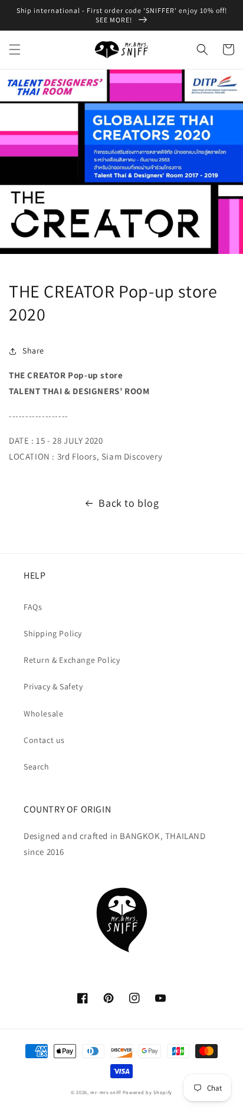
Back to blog (128, 503)
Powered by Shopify (148, 1092)
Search (37, 766)
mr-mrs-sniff (105, 1092)
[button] (15, 49)
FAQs (33, 607)
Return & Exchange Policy (72, 660)
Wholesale (43, 713)
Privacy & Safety (53, 686)
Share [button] (33, 350)
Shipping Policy (53, 633)
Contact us (44, 740)
